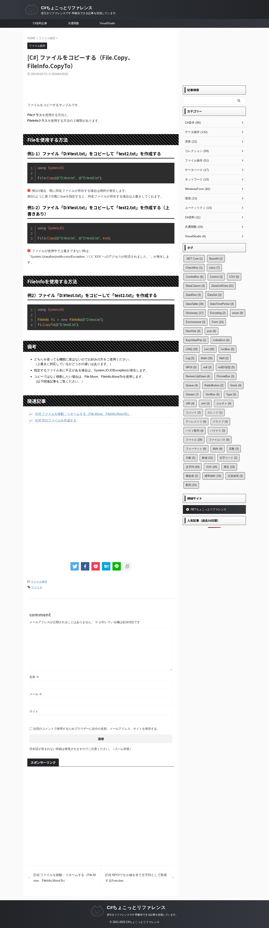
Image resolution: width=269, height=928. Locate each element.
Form (218, 322)
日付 (211, 466)
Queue (192, 385)
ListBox (227, 349)
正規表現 (235, 475)
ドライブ (220, 421)
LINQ (192, 349)
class (214, 267)
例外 (217, 448)
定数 (234, 448)
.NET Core (194, 258)
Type (231, 394)
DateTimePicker (222, 303)
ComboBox (194, 276)
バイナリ (217, 430)
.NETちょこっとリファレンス (208, 509)
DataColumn (195, 285)
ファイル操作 (39, 581)
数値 (207, 457)
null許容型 (226, 367)
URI (190, 403)
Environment (195, 322)
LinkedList (221, 340)
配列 (191, 485)
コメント (193, 412)
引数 (190, 457)
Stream (192, 394)
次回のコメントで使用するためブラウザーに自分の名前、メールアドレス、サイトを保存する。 (96, 728)
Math (206, 358)
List (209, 349)
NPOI (191, 367)
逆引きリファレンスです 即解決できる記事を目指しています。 (142, 914)
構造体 (192, 475)
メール (35, 694)
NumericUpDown (198, 376)
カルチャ (223, 403)
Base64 (216, 258)
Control (216, 276)
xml (205, 403)
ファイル (36, 587)
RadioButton (213, 385)
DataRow (193, 294)
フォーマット (196, 448)
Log (190, 358)
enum (237, 313)
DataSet (214, 294)
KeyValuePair (196, 340)
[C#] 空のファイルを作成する (55, 420)
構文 (229, 466)
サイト (33, 711)
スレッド (214, 412)
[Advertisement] (101, 87)
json (211, 331)
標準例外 (213, 475)
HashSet (193, 331)
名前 (34, 677)
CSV (234, 276)
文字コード (228, 457)
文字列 (192, 466)
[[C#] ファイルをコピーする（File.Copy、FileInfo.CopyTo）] (106, 566)
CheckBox (194, 267)
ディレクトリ (196, 421)
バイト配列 (194, 430)
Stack (235, 385)
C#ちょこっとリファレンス (66, 7)
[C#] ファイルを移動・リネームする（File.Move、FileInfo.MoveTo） (83, 414)
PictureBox (225, 376)
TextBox (212, 394)
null (207, 367)
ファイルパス (219, 439)
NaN (223, 358)
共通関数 (73, 23)
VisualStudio (107, 23)
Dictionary (194, 313)
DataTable (194, 303)
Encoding (217, 313)
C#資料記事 (40, 23)
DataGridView (222, 285)
